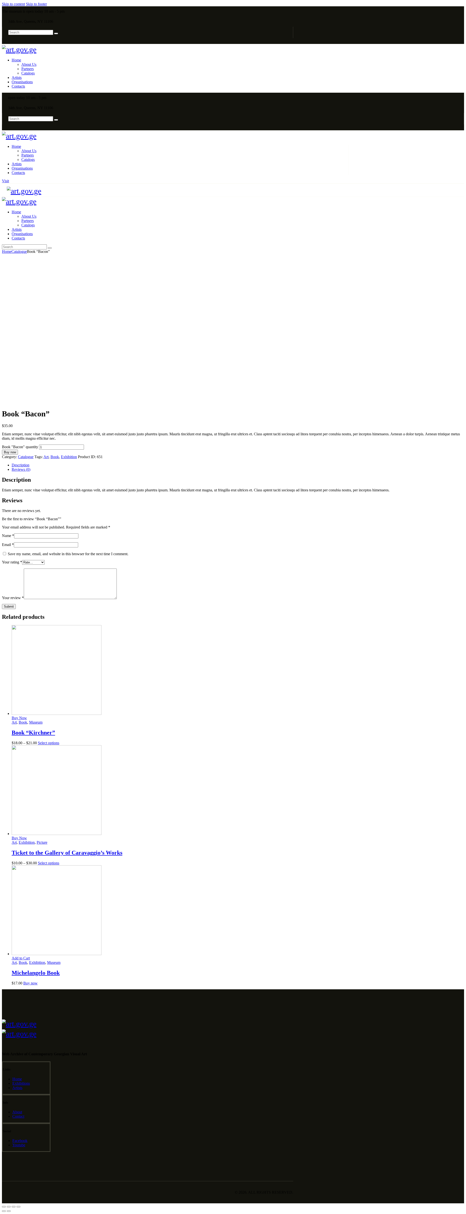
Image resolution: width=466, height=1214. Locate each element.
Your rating (12, 562)
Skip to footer (36, 4)
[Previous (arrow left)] (4, 1211)
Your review (13, 598)
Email (8, 545)
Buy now (10, 452)
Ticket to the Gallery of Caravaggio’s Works (67, 853)
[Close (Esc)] (4, 1206)
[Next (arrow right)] (9, 1211)
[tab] (238, 465)
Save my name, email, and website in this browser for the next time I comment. (68, 554)
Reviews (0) (21, 469)
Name (8, 536)
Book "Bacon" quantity (20, 447)
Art (46, 457)
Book (54, 457)
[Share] (9, 1206)
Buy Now (19, 718)
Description (20, 465)
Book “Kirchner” (33, 732)
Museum (35, 722)
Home (6, 251)
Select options (48, 743)
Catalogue (19, 251)
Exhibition (69, 457)
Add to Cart (21, 958)
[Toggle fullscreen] (14, 1206)
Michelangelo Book (36, 973)
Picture (42, 842)
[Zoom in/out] (18, 1206)
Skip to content (13, 4)
